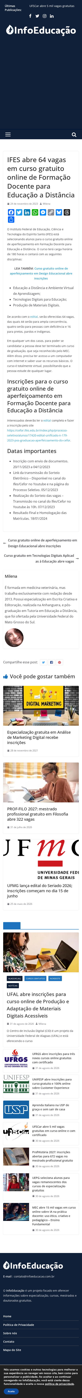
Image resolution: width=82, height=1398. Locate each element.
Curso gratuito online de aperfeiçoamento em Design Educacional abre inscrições (41, 273)
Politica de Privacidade (18, 1325)
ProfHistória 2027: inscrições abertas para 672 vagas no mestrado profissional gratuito (52, 1156)
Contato (8, 1341)
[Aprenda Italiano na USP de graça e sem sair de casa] (16, 1110)
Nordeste (55, 978)
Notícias (12, 985)
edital (34, 317)
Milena (46, 203)
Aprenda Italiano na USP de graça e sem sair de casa (50, 1107)
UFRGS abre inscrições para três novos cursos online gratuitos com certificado (53, 1058)
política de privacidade (59, 1384)
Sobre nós (10, 1333)
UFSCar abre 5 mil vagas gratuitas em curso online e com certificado (53, 1131)
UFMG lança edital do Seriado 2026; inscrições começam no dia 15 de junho (39, 891)
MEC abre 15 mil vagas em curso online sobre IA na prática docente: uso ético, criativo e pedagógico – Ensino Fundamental (54, 1216)
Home (7, 1316)
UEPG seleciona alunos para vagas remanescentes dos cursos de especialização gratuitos (51, 1184)
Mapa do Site (12, 1350)
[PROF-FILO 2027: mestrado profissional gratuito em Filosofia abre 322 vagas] (41, 765)
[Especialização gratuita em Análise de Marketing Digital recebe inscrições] (41, 688)
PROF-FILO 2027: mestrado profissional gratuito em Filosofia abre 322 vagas (37, 814)
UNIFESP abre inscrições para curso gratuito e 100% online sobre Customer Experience (52, 1083)
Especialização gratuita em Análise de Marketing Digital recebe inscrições (39, 737)
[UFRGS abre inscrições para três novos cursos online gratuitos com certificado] (16, 1061)
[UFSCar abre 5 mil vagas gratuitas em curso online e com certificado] (16, 1133)
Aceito (11, 1391)
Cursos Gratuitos (35, 978)
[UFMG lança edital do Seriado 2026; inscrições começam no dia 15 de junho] (41, 842)
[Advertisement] (41, 86)
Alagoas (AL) (14, 978)
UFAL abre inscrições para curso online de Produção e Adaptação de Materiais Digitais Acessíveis (38, 1005)
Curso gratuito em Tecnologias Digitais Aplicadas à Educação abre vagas (39, 558)
